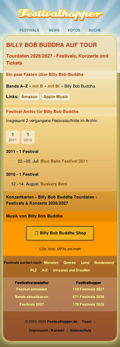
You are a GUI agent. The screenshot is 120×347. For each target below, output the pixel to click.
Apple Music (55, 97)
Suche (95, 30)
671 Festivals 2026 (88, 297)
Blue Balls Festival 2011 (64, 161)
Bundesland (104, 262)
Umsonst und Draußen (71, 270)
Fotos (74, 30)
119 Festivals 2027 (88, 289)
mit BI (53, 86)
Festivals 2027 (32, 304)
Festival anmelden (31, 289)
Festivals (29, 30)
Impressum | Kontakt (46, 330)
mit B (37, 86)
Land (85, 262)
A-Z (44, 270)
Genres (69, 262)
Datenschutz (80, 330)
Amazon (29, 97)
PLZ (33, 270)
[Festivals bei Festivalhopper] (60, 13)
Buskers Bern (53, 184)
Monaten (51, 262)
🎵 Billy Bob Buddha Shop (60, 233)
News (54, 30)
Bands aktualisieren (31, 297)
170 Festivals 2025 (88, 304)
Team (86, 321)
